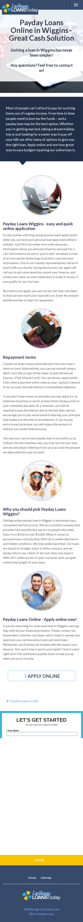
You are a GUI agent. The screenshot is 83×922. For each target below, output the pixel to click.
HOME (39, 860)
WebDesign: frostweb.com (41, 909)
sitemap (46, 877)
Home (32, 877)
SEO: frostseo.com (41, 914)
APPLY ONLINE (44, 676)
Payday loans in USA (23, 701)
